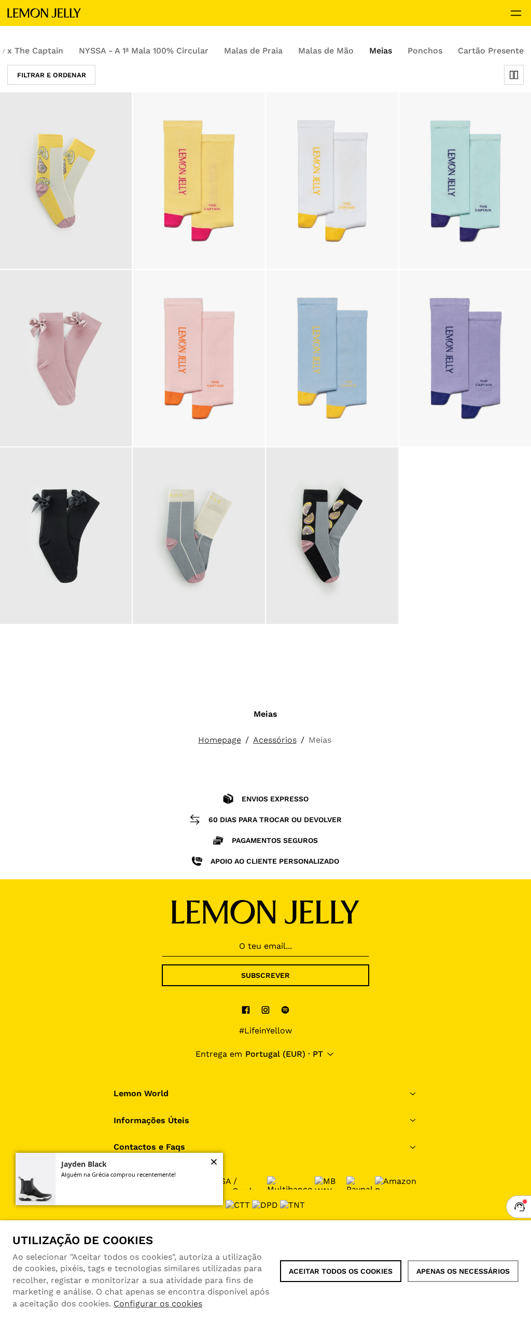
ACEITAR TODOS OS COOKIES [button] (341, 1271)
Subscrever (265, 975)
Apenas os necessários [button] (463, 1271)
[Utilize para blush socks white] (332, 180)
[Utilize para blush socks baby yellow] (199, 180)
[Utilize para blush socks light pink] (199, 358)
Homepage (219, 740)
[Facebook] (246, 1009)
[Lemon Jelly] (44, 13)
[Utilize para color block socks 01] (199, 535)
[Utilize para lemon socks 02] (332, 535)
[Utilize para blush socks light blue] (332, 358)
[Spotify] (285, 1009)
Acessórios (275, 740)
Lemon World (141, 1093)
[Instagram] (265, 1009)
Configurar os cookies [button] (158, 1304)
